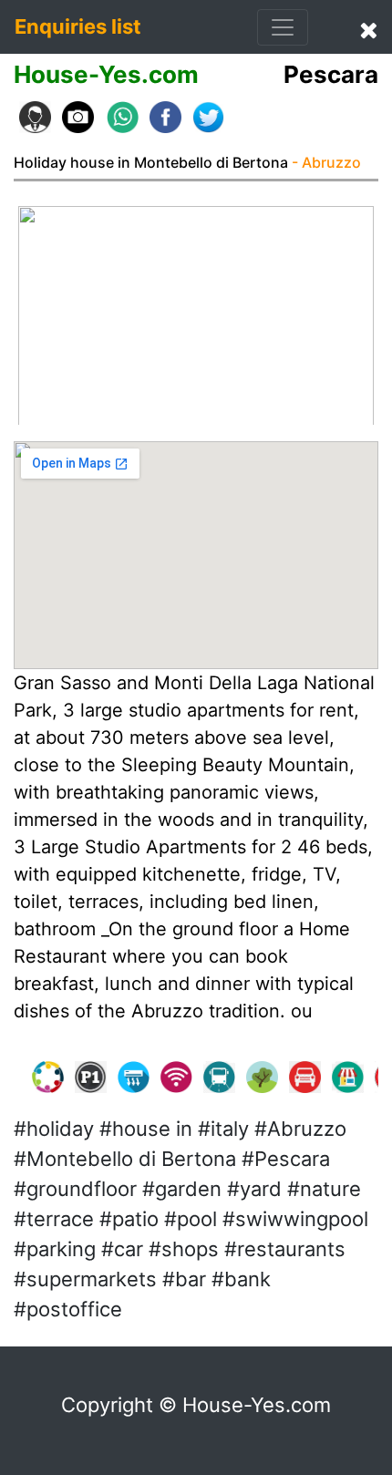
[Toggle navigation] (282, 27)
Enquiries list (78, 26)
